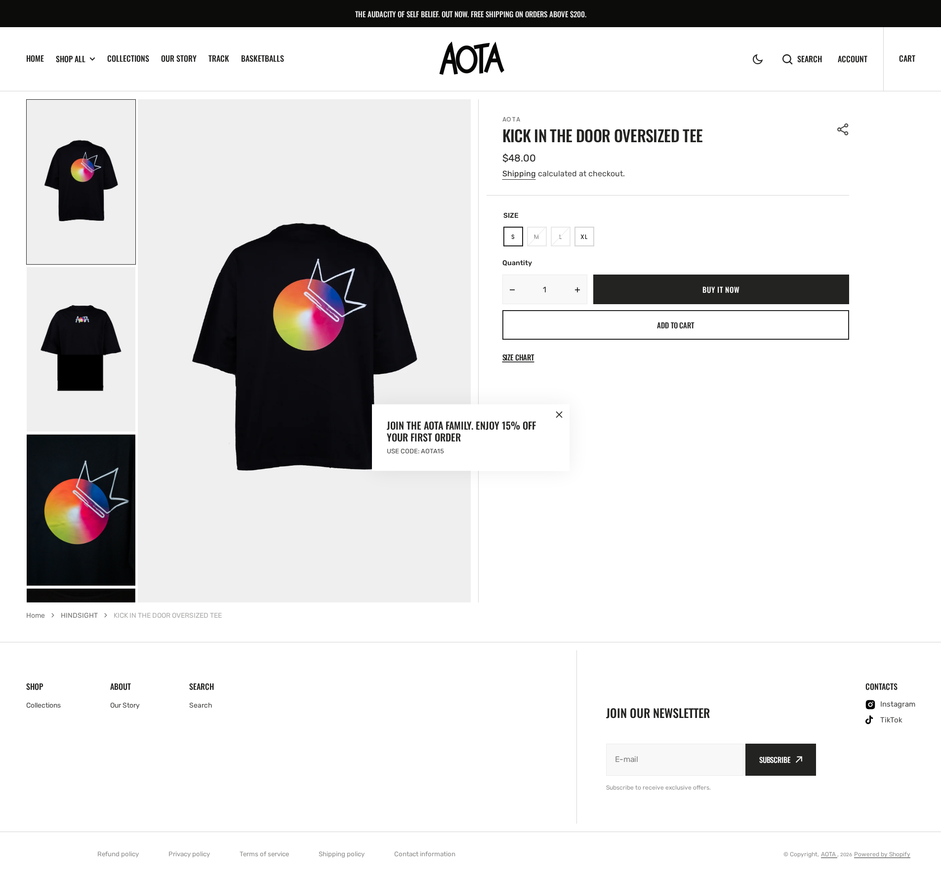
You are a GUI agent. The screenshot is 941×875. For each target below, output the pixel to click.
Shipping (519, 173)
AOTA (829, 854)
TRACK (218, 58)
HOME (35, 58)
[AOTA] (471, 59)
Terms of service (264, 854)
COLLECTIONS (128, 58)
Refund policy (118, 854)
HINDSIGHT (79, 615)
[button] (758, 59)
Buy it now (720, 289)
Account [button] (852, 59)
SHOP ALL (70, 59)
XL (587, 239)
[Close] (559, 415)
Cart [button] (907, 58)
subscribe (774, 759)
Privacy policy (189, 854)
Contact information (424, 854)
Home (35, 615)
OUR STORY (179, 58)
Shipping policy (342, 854)
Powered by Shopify (882, 854)
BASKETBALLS (262, 58)
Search (809, 59)
